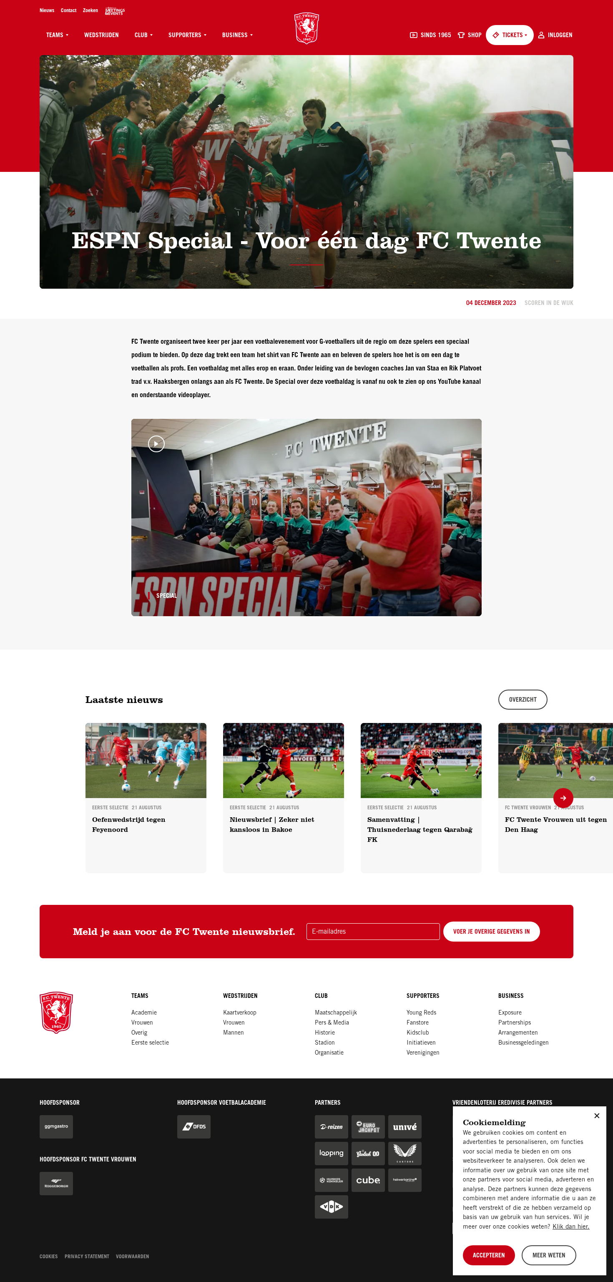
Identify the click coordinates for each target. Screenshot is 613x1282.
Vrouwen (142, 1023)
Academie (144, 1013)
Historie (325, 1033)
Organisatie (329, 1053)
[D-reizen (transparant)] (331, 1126)
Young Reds (421, 1013)
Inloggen (560, 36)
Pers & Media (332, 1023)
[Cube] (368, 1180)
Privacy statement (87, 1256)
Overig (139, 1033)
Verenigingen (423, 1053)
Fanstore (418, 1023)
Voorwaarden (132, 1256)
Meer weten (549, 1256)
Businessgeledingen (523, 1043)
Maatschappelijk (336, 1013)
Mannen (233, 1033)
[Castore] (405, 1153)
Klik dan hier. (571, 1227)
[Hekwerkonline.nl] (405, 1180)
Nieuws (47, 10)
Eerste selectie (150, 1043)
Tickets (512, 36)
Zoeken (90, 10)
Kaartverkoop (239, 1013)
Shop (475, 36)
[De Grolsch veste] (115, 11)
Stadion (325, 1043)
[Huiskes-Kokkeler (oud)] (331, 1180)
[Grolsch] (368, 1153)
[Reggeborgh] (56, 1183)
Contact (68, 10)
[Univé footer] (405, 1126)
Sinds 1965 (436, 36)
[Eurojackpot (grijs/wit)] (368, 1126)
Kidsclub (418, 1033)
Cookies (49, 1256)
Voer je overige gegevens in (491, 932)
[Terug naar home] (307, 28)
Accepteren (489, 1256)
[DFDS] (194, 1126)
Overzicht (523, 700)
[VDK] (331, 1207)
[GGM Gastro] (56, 1126)
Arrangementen (518, 1033)
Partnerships (514, 1023)
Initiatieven (421, 1043)
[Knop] (563, 798)
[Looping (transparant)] (331, 1153)
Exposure (510, 1013)
